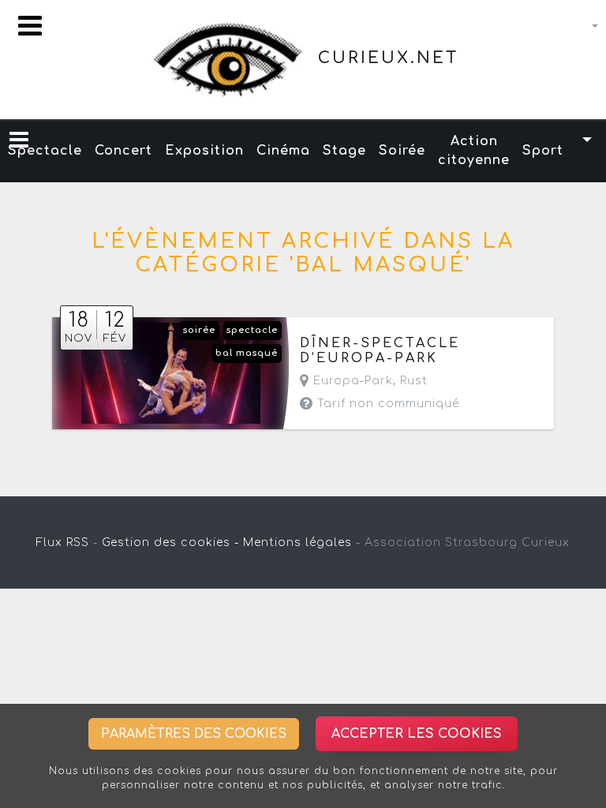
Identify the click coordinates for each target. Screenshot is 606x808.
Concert (123, 151)
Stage (344, 151)
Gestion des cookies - (170, 542)
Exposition (204, 151)
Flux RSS (62, 542)
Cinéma (283, 151)
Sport (542, 151)
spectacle (252, 330)
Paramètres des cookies (193, 734)
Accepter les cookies (416, 734)
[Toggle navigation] (30, 25)
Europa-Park (351, 381)
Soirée (402, 151)
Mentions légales (297, 542)
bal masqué (246, 353)
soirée (199, 330)
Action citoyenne (474, 150)
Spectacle (45, 151)
